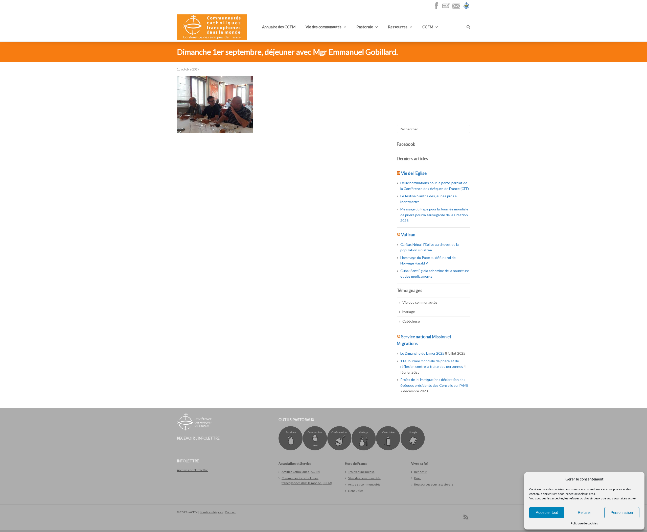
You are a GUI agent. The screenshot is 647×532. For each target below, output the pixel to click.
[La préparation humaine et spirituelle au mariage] (364, 449)
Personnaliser (622, 512)
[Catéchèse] (388, 449)
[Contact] (457, 8)
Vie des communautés (323, 27)
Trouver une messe (361, 472)
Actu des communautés (364, 484)
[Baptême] (291, 449)
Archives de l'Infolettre (192, 470)
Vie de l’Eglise (414, 173)
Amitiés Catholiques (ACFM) (301, 472)
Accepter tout (547, 512)
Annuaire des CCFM (278, 27)
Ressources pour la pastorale (433, 484)
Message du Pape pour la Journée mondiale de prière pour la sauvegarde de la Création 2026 (434, 215)
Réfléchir (420, 472)
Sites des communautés (364, 478)
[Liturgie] (412, 449)
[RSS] (466, 517)
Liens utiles (355, 491)
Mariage (408, 311)
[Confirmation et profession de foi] (339, 449)
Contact (230, 512)
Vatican (408, 234)
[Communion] (315, 449)
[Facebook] (437, 8)
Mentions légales (211, 512)
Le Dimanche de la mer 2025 (422, 353)
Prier (417, 478)
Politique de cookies (584, 523)
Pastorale (364, 27)
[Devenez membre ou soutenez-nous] (447, 8)
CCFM (427, 27)
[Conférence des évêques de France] (466, 8)
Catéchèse (411, 321)
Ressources (397, 27)
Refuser (584, 512)
